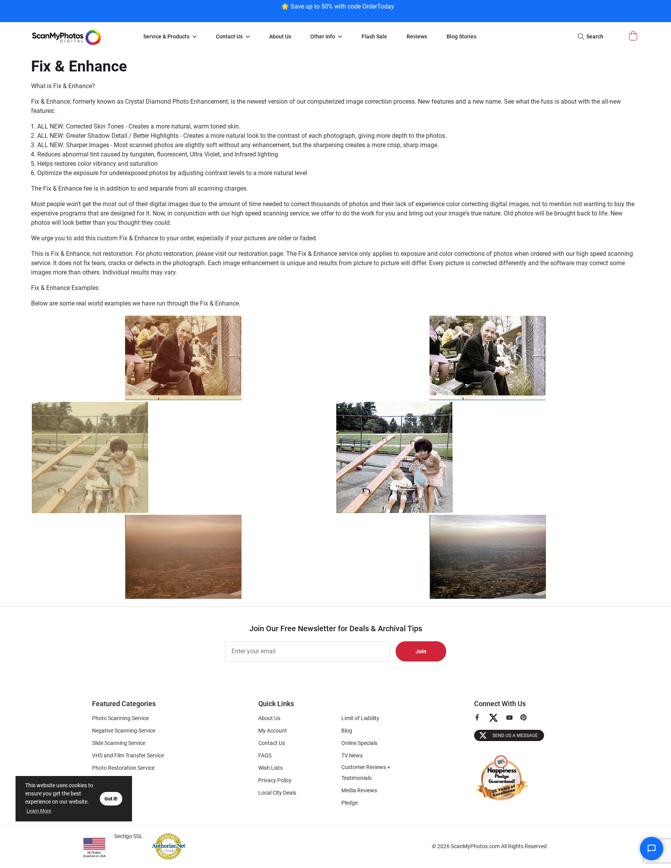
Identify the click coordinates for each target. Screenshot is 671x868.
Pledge (349, 803)
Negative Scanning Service (123, 730)
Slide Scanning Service (118, 743)
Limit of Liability (360, 718)
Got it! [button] (111, 799)
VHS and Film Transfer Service (128, 755)
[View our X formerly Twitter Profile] (496, 721)
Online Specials (359, 743)
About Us (269, 718)
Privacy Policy (275, 780)
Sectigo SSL (128, 836)
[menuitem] (170, 37)
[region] (337, 10)
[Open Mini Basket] (634, 36)
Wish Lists (270, 768)
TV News (352, 755)
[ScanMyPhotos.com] (79, 36)
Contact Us (271, 743)
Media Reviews (359, 790)
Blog (346, 730)
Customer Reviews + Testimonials (365, 772)
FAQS (264, 755)
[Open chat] (651, 848)
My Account (272, 730)
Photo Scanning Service (120, 718)
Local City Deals (277, 793)
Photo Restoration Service (123, 768)
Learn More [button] (38, 811)
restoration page (260, 253)
